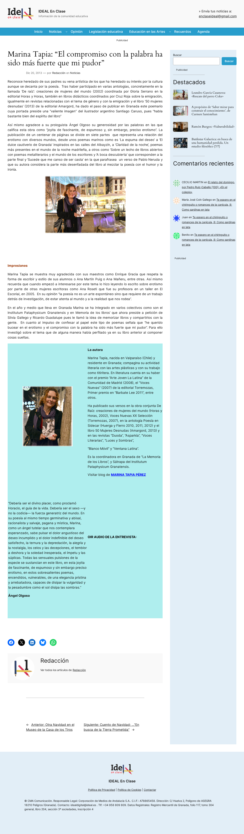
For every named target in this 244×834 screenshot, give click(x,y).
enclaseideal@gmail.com (218, 16)
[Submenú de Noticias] (66, 32)
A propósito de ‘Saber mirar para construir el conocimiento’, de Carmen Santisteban (213, 110)
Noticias (75, 72)
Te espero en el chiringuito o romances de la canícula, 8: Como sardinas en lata (208, 204)
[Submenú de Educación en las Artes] (170, 32)
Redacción (58, 72)
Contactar (150, 789)
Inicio (38, 32)
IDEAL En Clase (52, 11)
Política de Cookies (129, 789)
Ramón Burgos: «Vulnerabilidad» (213, 127)
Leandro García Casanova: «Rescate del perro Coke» (209, 94)
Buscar (177, 55)
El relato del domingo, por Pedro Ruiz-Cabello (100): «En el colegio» (208, 187)
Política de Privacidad (101, 789)
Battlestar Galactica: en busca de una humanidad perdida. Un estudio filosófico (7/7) (212, 143)
